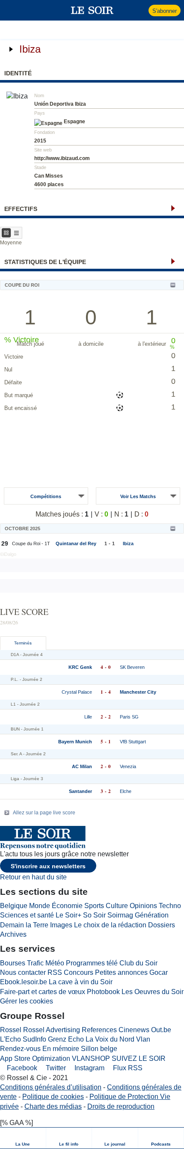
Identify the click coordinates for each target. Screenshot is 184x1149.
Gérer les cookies (26, 1001)
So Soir (94, 915)
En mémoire (60, 1048)
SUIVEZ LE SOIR (139, 1058)
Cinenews (134, 1029)
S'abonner (164, 11)
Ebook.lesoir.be (23, 982)
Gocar (158, 972)
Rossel (10, 1029)
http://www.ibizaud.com (62, 158)
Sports (94, 905)
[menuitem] (23, 1138)
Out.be (161, 1029)
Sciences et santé (27, 915)
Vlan (143, 1039)
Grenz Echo (66, 1039)
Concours (78, 972)
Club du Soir (138, 963)
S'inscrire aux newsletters (48, 866)
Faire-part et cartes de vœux (42, 991)
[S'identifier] (141, 10)
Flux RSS (126, 1068)
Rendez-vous (20, 1048)
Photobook (103, 991)
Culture (117, 905)
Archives (13, 934)
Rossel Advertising (51, 1029)
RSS (54, 972)
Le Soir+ (68, 915)
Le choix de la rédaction (110, 925)
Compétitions (45, 496)
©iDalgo (8, 554)
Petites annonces (121, 972)
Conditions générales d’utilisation (50, 1087)
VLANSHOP (91, 1058)
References (99, 1029)
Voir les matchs (138, 496)
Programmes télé (92, 963)
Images (61, 925)
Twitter (55, 1068)
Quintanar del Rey (76, 543)
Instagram (88, 1068)
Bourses (12, 963)
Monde (39, 905)
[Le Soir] (92, 10)
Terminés (23, 643)
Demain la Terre (24, 925)
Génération (152, 915)
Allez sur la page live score (44, 813)
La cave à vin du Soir (81, 982)
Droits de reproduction (120, 1106)
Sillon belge (99, 1048)
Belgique (13, 905)
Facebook (21, 1068)
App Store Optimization (35, 1058)
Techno (170, 905)
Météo (54, 963)
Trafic (35, 963)
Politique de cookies (53, 1096)
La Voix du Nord (110, 1039)
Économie (67, 905)
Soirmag (120, 915)
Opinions (143, 905)
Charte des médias (53, 1106)
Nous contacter (23, 972)
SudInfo (34, 1039)
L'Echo (10, 1039)
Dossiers (161, 925)
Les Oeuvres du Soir (153, 991)
